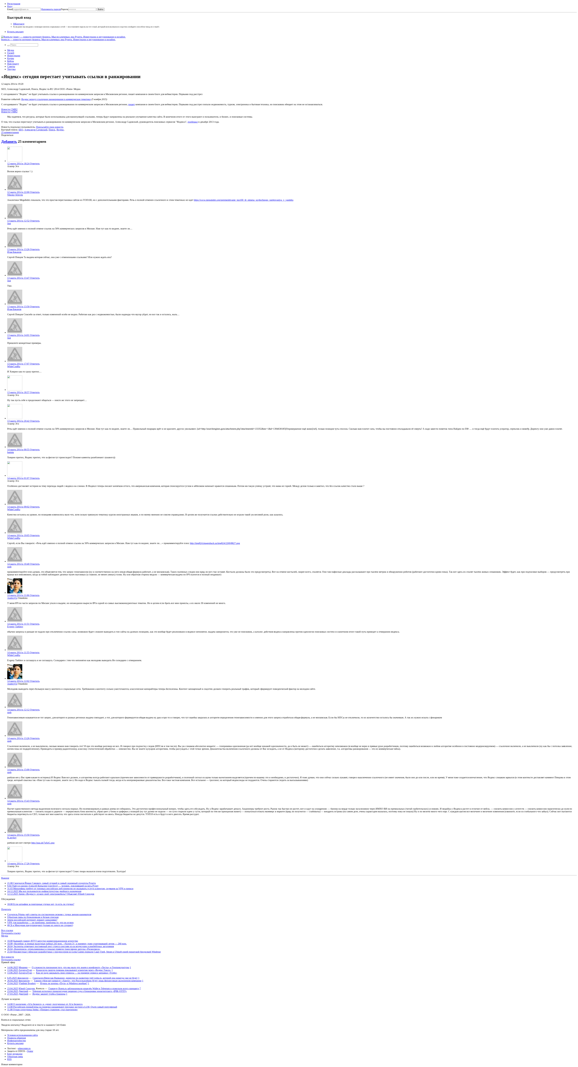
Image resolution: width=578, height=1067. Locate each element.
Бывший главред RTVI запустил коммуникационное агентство (45, 941)
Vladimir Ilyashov (27, 983)
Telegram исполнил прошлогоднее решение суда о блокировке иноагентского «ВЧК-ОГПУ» (79, 991)
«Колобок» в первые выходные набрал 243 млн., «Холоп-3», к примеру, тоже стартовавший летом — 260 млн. (70, 943)
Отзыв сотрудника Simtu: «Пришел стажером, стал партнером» (42, 1009)
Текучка (11, 69)
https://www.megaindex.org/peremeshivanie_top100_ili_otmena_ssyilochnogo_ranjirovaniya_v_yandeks (243, 200)
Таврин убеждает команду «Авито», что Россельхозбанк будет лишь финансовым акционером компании (87, 980)
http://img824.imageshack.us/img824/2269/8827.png (215, 543)
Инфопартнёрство (16, 1040)
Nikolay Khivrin (15, 195)
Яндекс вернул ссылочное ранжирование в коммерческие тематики (56, 99)
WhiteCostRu (13, 366)
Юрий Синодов (27, 988)
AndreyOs (12, 598)
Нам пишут (13, 63)
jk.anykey (12, 837)
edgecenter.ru (24, 1048)
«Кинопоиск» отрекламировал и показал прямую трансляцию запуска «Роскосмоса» (56, 949)
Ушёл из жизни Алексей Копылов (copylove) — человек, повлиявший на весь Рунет (52, 886)
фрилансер (22, 978)
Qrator (30, 1051)
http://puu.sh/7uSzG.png (42, 842)
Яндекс (60, 129)
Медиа (10, 50)
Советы (11, 66)
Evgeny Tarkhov (15, 626)
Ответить (35, 163)
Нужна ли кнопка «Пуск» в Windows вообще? (63, 983)
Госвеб (10, 53)
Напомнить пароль (51, 9)
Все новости (7, 957)
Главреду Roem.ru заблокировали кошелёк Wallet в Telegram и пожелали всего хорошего (93, 988)
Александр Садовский (35, 129)
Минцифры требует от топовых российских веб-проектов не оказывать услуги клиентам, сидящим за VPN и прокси (70, 888)
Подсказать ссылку (11, 933)
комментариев (10, 132)
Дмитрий (23, 991)
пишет (131, 104)
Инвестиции (13, 55)
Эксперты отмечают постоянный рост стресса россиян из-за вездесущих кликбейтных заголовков (63, 946)
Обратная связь (15, 1056)
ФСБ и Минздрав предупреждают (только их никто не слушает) (40, 925)
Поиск (52, 129)
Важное (5, 878)
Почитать (6, 909)
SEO (21, 129)
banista (10, 452)
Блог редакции (14, 1054)
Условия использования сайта (22, 1035)
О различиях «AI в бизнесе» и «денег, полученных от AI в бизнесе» (45, 1004)
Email (10, 9)
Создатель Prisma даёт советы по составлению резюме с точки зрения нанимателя (49, 914)
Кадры (10, 58)
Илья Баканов (14, 252)
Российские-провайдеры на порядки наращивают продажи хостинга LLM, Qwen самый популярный (62, 1007)
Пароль (54, 9)
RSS (9, 1059)
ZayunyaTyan (25, 970)
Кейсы (10, 61)
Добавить (9, 141)
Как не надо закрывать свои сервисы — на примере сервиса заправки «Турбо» (76, 973)
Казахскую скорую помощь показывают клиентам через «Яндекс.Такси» (73, 970)
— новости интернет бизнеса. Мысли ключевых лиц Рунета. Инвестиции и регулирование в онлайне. (58, 39)
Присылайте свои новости (49, 127)
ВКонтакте (18, 24)
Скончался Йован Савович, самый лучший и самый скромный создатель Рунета (51, 883)
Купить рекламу (15, 31)
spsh (9, 566)
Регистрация (13, 3)
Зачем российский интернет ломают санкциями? (32, 920)
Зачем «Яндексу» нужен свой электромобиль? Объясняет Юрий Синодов (50, 894)
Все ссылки (7, 930)
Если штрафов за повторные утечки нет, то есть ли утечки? (40, 904)
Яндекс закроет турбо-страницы (48, 994)
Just (9, 223)
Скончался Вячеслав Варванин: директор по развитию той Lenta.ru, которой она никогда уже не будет (85, 978)
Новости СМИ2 (9, 109)
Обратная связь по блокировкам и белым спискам (33, 917)
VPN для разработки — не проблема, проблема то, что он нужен (40, 922)
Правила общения (16, 1038)
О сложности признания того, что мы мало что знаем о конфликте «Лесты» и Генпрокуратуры (80, 967)
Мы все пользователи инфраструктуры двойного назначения (44, 891)
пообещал (193, 122)
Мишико (23, 967)
